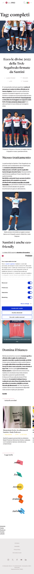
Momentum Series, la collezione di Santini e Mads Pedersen (15, 431)
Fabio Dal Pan (8, 434)
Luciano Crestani (10, 78)
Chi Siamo (17, 543)
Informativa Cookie (17, 552)
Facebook (2, 530)
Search (24, 3)
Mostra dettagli (25, 303)
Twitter (2, 528)
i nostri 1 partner (10, 264)
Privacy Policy (17, 549)
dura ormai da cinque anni (16, 102)
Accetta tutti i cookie (17, 308)
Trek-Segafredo (26, 98)
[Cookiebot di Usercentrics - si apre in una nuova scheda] (25, 256)
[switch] (30, 287)
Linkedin (2, 533)
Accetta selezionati (17, 312)
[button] (14, 448)
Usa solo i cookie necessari (17, 317)
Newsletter (17, 546)
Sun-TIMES (20, 569)
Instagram (2, 526)
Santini (4, 394)
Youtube (2, 532)
